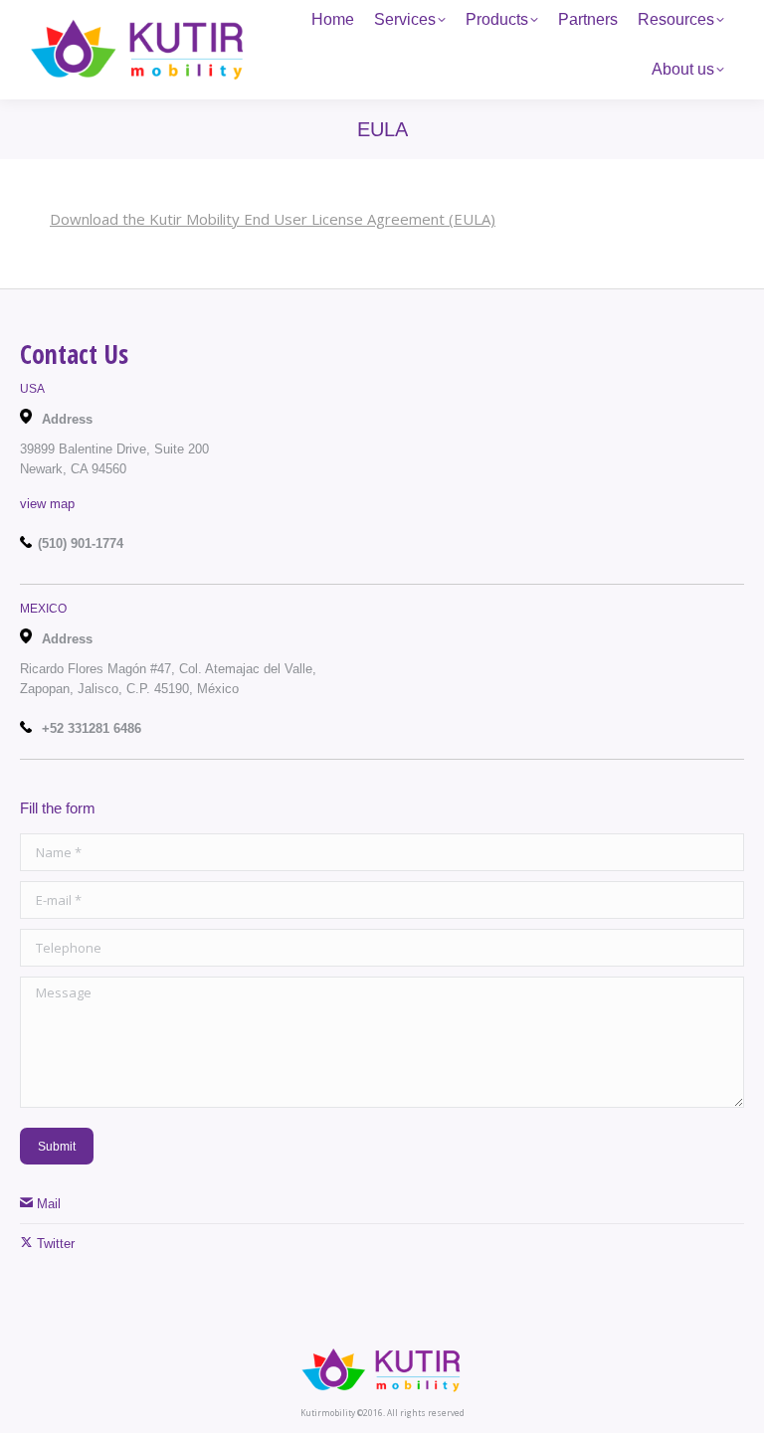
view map (47, 503)
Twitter (54, 1243)
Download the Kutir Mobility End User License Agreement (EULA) (272, 219)
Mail (47, 1203)
